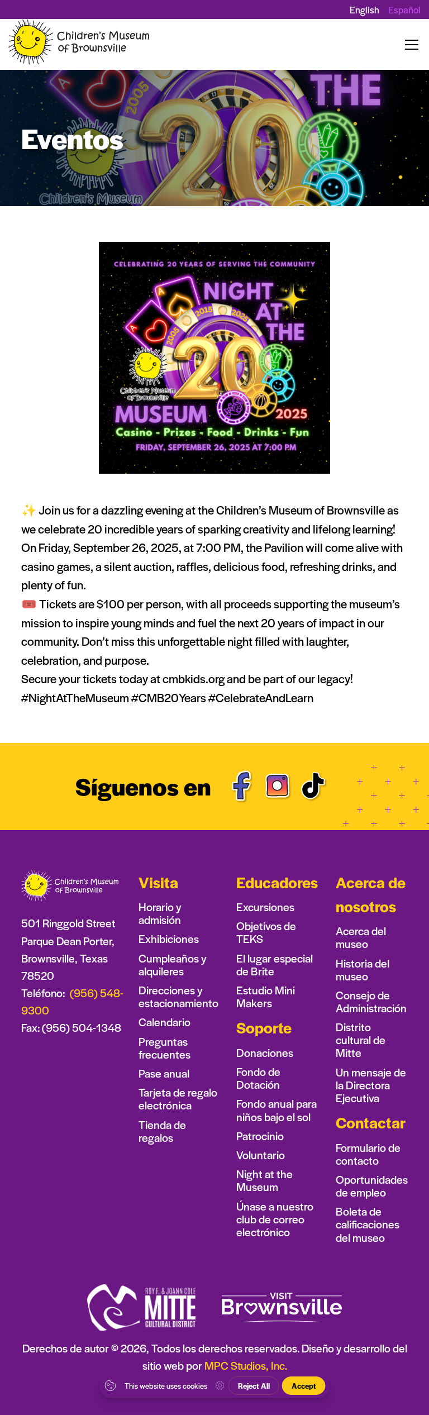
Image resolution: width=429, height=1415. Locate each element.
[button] (409, 44)
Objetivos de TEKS (266, 932)
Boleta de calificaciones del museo (367, 1224)
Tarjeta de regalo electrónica (178, 1099)
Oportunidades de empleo (372, 1186)
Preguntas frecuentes (164, 1048)
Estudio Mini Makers (265, 996)
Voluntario (260, 1155)
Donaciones (264, 1052)
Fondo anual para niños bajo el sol (276, 1110)
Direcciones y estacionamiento (178, 996)
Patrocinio (260, 1136)
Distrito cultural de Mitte (360, 1040)
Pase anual (164, 1073)
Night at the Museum (264, 1180)
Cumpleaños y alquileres (173, 965)
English (364, 9)
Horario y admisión (160, 913)
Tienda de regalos (162, 1131)
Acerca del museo (361, 937)
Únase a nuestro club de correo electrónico (274, 1219)
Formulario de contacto (368, 1154)
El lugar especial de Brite (274, 965)
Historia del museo (362, 970)
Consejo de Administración (371, 1001)
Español (404, 9)
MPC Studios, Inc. (245, 1365)
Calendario (164, 1022)
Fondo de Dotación (258, 1078)
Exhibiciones (169, 938)
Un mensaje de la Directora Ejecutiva (371, 1085)
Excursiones (265, 907)
